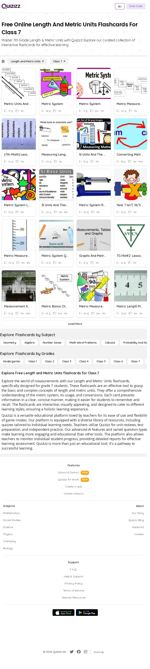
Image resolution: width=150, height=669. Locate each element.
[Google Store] (87, 612)
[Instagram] (85, 652)
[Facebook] (79, 652)
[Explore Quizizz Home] (11, 6)
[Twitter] (72, 652)
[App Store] (63, 612)
